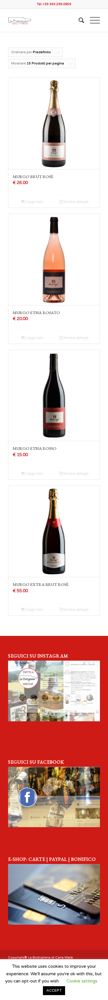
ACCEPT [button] (54, 990)
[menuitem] (78, 20)
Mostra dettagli (75, 202)
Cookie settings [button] (82, 981)
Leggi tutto (34, 202)
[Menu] (92, 20)
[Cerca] (78, 20)
